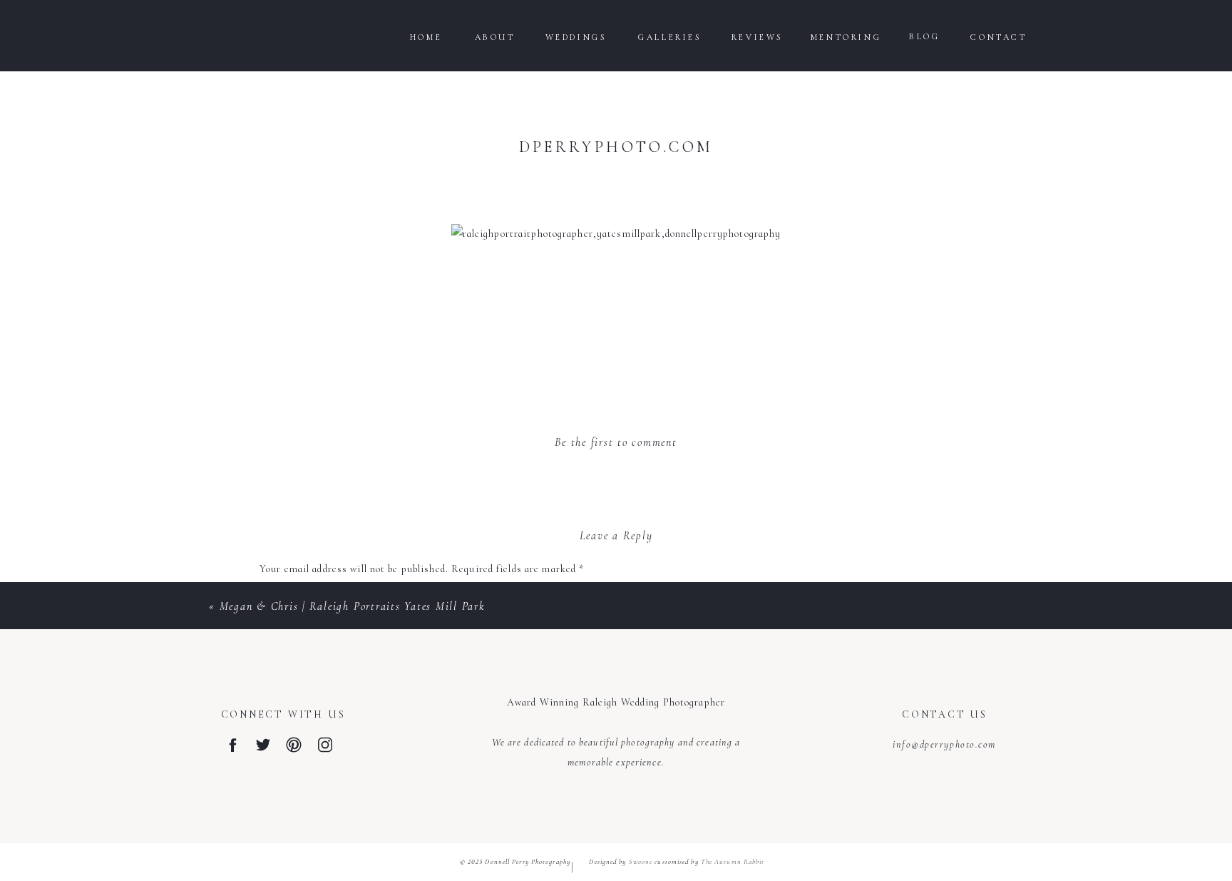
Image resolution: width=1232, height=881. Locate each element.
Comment (286, 598)
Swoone (641, 861)
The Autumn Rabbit (733, 861)
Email (277, 848)
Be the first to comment (616, 442)
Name (277, 800)
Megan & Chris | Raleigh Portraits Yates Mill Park (353, 606)
